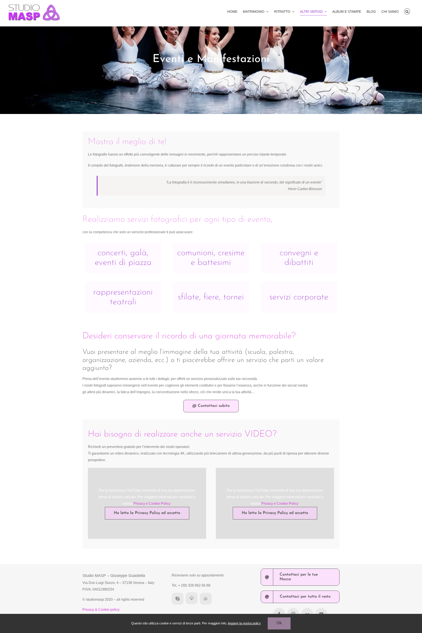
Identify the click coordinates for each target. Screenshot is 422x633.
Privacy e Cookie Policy (151, 503)
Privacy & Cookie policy (101, 609)
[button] (407, 11)
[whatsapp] (206, 599)
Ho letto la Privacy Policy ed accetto (147, 513)
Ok (279, 623)
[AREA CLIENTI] (192, 598)
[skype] (178, 599)
